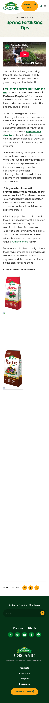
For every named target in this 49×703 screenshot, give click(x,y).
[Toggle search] (40, 6)
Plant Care (24, 673)
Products (24, 668)
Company (25, 678)
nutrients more (20, 241)
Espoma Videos (24, 17)
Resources (24, 684)
